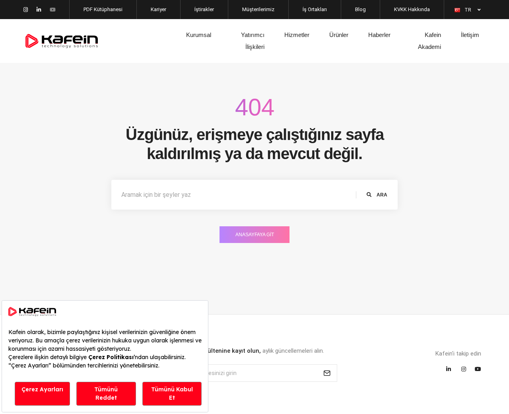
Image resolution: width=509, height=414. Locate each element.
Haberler (379, 34)
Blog (360, 9)
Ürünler (338, 34)
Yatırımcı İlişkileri (252, 40)
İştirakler (204, 9)
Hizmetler (296, 34)
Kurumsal (198, 34)
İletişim (470, 34)
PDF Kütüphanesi (103, 9)
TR (468, 10)
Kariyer (158, 9)
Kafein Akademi (429, 40)
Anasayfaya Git (254, 234)
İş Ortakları (315, 9)
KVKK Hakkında (412, 9)
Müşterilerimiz (258, 9)
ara (381, 195)
